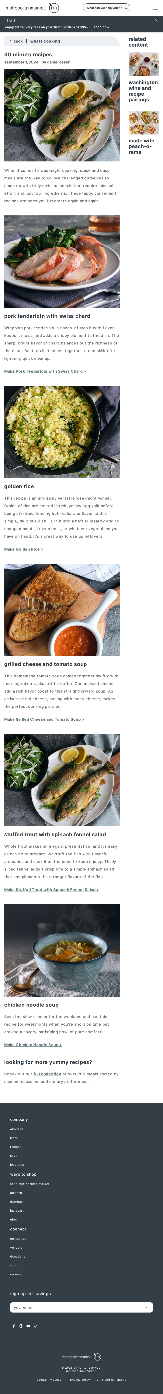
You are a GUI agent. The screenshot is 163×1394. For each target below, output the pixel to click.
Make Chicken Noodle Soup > (33, 1045)
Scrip (14, 1265)
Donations (17, 1256)
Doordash (17, 1201)
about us (17, 1129)
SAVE (13, 1155)
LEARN (14, 1138)
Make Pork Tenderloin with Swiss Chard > (45, 371)
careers (16, 1274)
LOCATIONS (17, 1164)
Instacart (17, 1210)
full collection (47, 1074)
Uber (13, 1219)
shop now (102, 27)
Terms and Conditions (111, 1379)
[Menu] (152, 8)
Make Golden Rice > (24, 549)
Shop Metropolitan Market (29, 1184)
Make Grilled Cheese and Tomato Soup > (44, 719)
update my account (51, 1379)
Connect (18, 1229)
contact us (18, 1238)
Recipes (15, 1147)
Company (19, 1119)
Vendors (16, 1247)
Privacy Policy (80, 1379)
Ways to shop (23, 1174)
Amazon (16, 1192)
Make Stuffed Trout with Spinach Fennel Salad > (51, 889)
